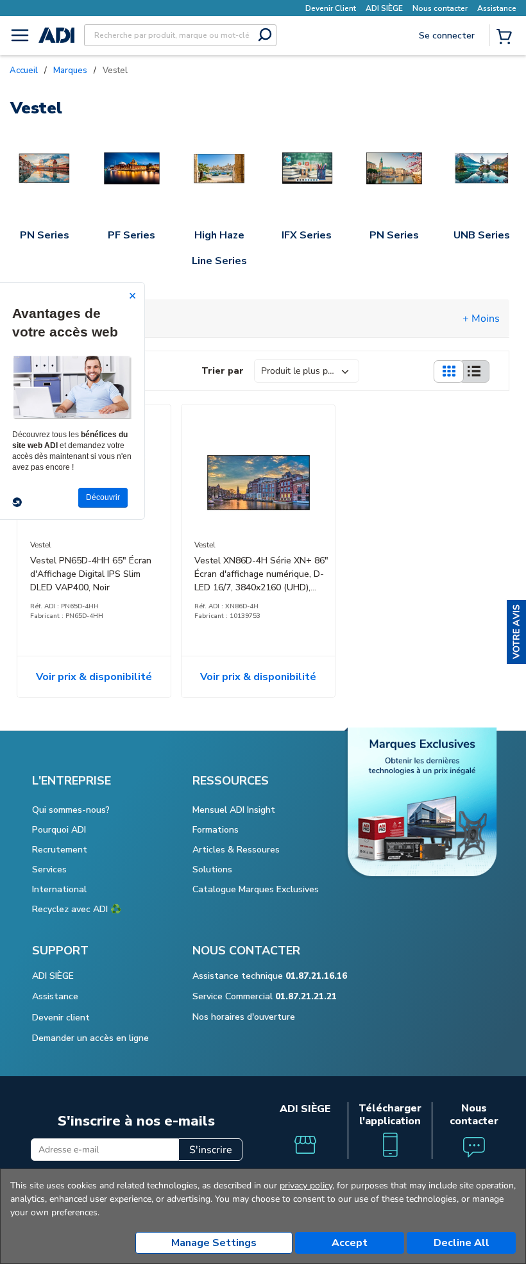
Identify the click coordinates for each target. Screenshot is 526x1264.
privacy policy (306, 1185)
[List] (474, 371)
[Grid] (448, 371)
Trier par (222, 371)
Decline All (461, 1243)
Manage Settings (214, 1243)
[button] (516, 632)
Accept (350, 1243)
